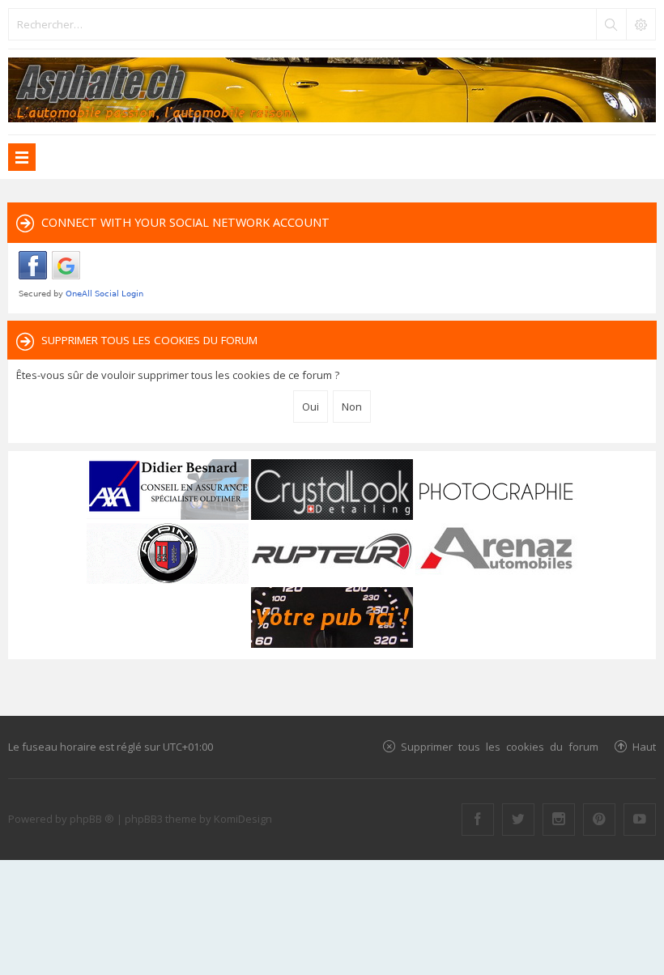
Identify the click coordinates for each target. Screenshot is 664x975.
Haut (644, 746)
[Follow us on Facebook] (478, 819)
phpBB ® (92, 818)
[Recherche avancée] (640, 24)
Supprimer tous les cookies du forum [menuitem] (499, 746)
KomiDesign (243, 818)
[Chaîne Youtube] (640, 819)
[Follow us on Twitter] (518, 819)
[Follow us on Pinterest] (599, 819)
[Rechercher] (610, 24)
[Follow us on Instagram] (559, 819)
